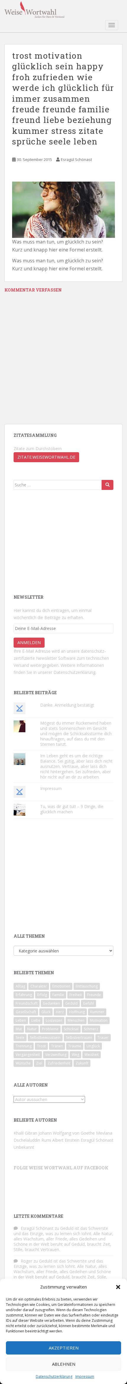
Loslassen (54, 1020)
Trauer (103, 1037)
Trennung (24, 1046)
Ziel (39, 1063)
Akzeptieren (64, 1348)
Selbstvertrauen (79, 1037)
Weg (75, 1054)
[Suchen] (107, 485)
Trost (41, 1046)
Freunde (94, 994)
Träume (74, 1046)
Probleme (50, 1028)
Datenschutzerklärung (54, 1376)
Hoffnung (77, 1011)
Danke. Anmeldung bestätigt (67, 705)
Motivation (99, 1020)
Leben (21, 1020)
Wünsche (23, 1063)
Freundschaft (27, 1003)
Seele (20, 1037)
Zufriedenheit (59, 1063)
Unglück (93, 1046)
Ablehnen (63, 1364)
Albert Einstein (65, 1140)
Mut (19, 1028)
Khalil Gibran (25, 1133)
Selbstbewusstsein (45, 1037)
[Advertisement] (58, 541)
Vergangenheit (28, 1054)
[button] (118, 1287)
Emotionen (61, 986)
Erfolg (42, 994)
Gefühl (88, 1003)
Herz (60, 1011)
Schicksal (71, 1028)
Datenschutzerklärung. (74, 672)
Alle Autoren (31, 1085)
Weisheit (91, 1054)
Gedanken (51, 1003)
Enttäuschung (87, 986)
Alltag (20, 986)
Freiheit (75, 994)
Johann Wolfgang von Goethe (66, 1133)
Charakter (38, 986)
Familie (58, 994)
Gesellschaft (26, 1011)
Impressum (84, 1376)
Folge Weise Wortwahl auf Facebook (61, 1168)
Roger (26, 1261)
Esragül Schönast (76, 159)
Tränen (57, 1046)
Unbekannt (24, 1147)
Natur (32, 1028)
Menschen (76, 1020)
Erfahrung (24, 994)
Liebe (35, 1020)
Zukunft (82, 1063)
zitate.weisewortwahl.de (46, 457)
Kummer (97, 1011)
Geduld (71, 1003)
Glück (46, 1011)
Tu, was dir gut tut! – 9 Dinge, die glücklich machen (71, 809)
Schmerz (91, 1028)
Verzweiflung (55, 1054)
